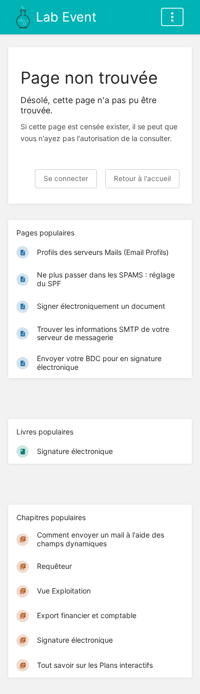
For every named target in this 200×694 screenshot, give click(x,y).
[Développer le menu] (172, 17)
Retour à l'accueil (142, 178)
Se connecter (66, 178)
